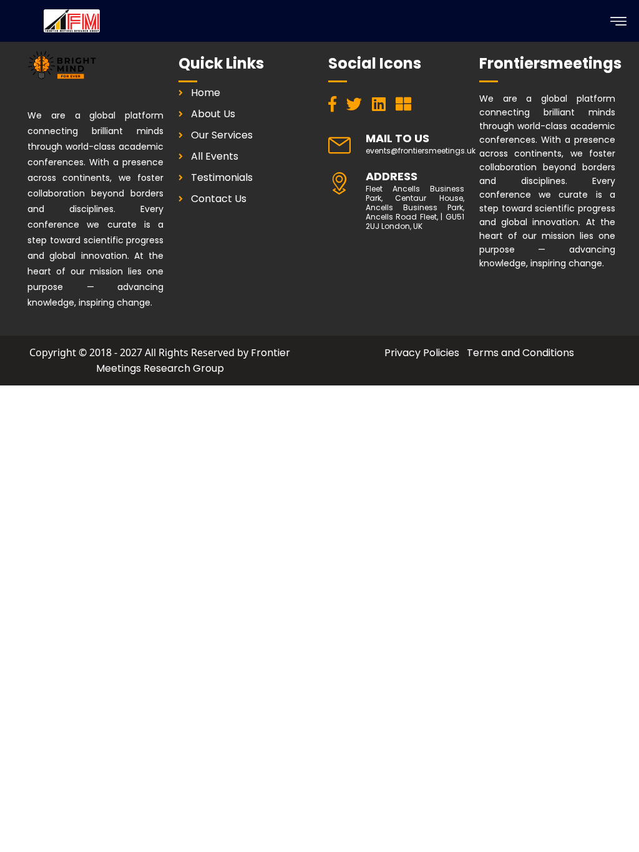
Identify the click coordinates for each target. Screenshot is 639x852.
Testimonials (222, 177)
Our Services (222, 135)
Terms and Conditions (520, 353)
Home (205, 92)
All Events (214, 156)
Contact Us (218, 198)
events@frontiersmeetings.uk (421, 150)
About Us (213, 114)
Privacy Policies (421, 353)
